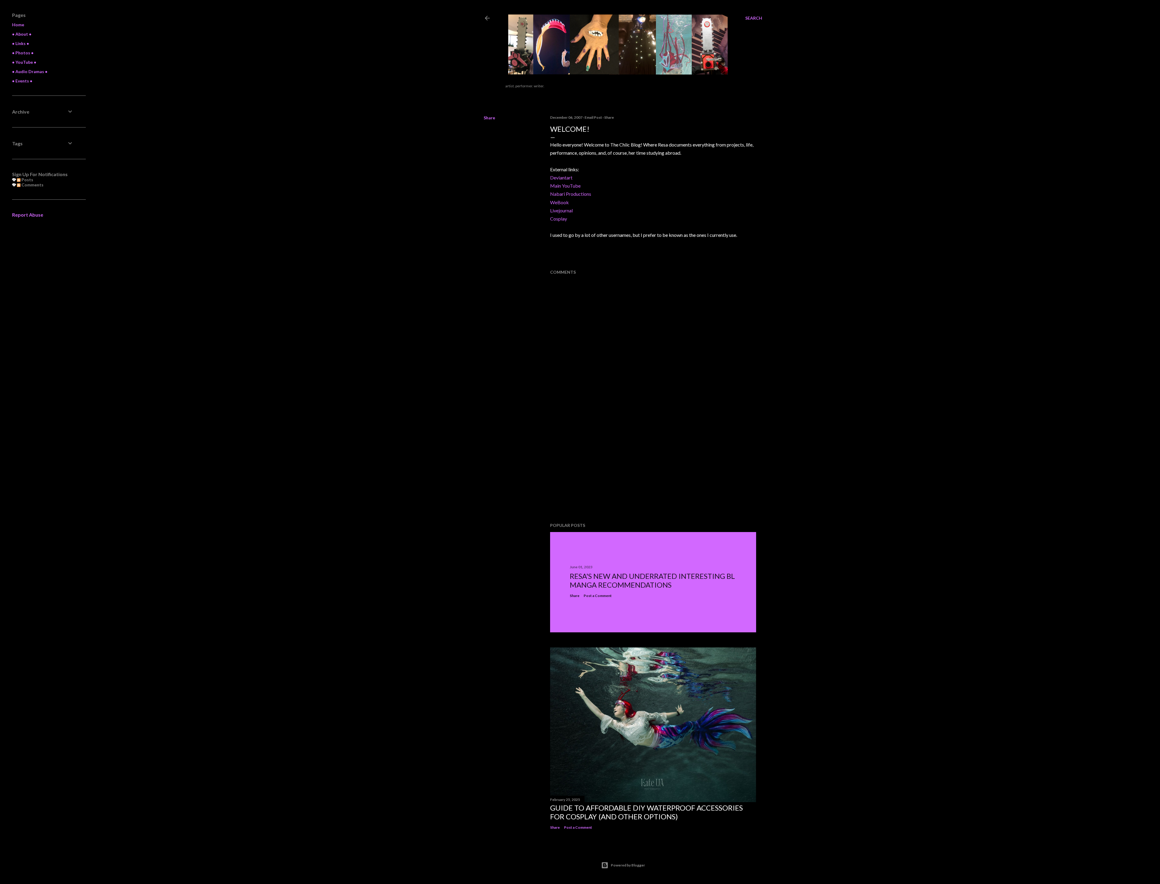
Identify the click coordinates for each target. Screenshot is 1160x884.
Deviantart (561, 177)
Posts (27, 179)
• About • (21, 34)
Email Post (593, 117)
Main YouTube (565, 186)
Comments (32, 184)
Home (18, 24)
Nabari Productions (570, 194)
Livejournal (561, 210)
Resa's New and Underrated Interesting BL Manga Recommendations (652, 580)
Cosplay (558, 218)
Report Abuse (27, 215)
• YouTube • (24, 62)
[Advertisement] (595, 468)
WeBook (559, 202)
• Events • (22, 80)
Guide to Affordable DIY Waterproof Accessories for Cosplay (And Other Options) (646, 812)
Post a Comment (598, 595)
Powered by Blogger (628, 865)
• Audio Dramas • (29, 71)
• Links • (20, 43)
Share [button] (489, 117)
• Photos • (23, 52)
